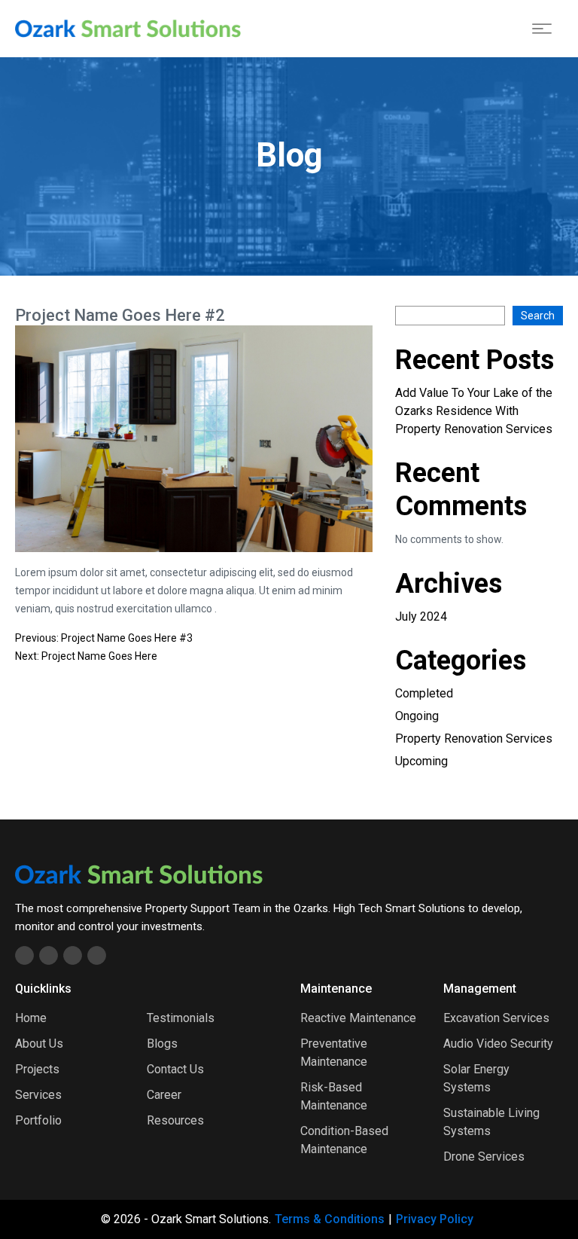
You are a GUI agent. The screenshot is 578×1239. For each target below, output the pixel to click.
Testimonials (180, 1018)
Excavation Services (496, 1018)
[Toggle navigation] (542, 29)
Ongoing (417, 716)
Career (164, 1095)
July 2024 (421, 616)
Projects (37, 1069)
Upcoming (421, 761)
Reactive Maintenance (358, 1018)
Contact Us (175, 1069)
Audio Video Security (498, 1043)
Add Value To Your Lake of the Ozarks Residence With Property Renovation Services (473, 411)
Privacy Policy (434, 1219)
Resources (175, 1120)
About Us (39, 1043)
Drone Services (484, 1156)
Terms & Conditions (330, 1219)
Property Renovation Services (473, 738)
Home (31, 1018)
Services (38, 1095)
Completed (424, 693)
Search (538, 316)
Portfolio (38, 1120)
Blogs (162, 1043)
